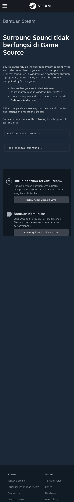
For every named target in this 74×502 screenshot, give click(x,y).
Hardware (50, 493)
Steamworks (14, 493)
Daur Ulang (51, 499)
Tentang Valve (53, 480)
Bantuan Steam (19, 21)
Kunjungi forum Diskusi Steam (41, 232)
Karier (48, 486)
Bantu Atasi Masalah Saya (41, 199)
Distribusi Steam (17, 499)
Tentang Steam (16, 480)
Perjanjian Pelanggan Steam (23, 486)
